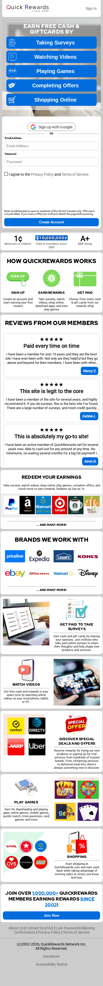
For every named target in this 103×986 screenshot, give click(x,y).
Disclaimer (51, 956)
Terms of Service (75, 174)
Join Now (51, 915)
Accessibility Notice (51, 964)
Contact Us (35, 928)
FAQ (49, 928)
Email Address (13, 138)
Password (10, 153)
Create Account (51, 222)
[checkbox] (6, 174)
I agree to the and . (48, 174)
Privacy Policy (42, 174)
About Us (16, 928)
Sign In (91, 8)
